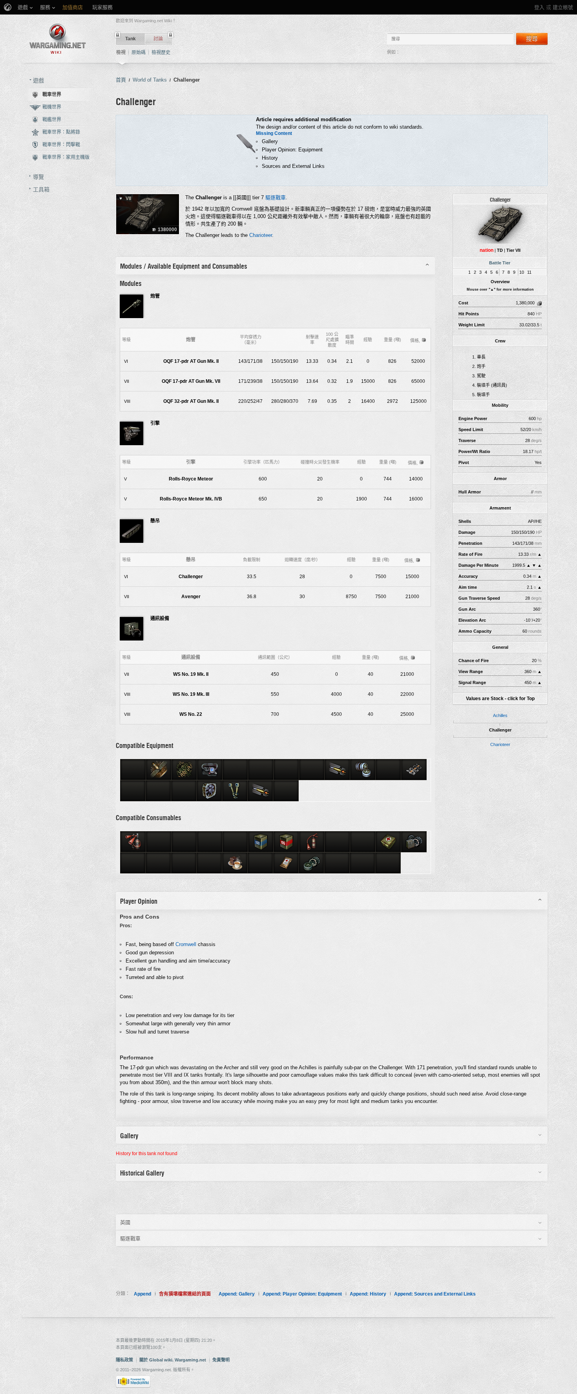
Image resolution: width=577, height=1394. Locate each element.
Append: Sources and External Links (435, 1294)
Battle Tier (499, 262)
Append (142, 1294)
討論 (158, 39)
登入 (539, 7)
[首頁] (57, 39)
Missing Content (274, 133)
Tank (130, 39)
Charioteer (500, 744)
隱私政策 (124, 1360)
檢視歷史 (161, 52)
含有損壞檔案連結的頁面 (185, 1294)
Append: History (368, 1294)
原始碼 (138, 52)
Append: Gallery (237, 1294)
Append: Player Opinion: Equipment (302, 1294)
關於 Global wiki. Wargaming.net (172, 1360)
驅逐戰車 (275, 197)
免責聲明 (221, 1360)
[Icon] (500, 223)
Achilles (500, 715)
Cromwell (185, 944)
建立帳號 (563, 7)
